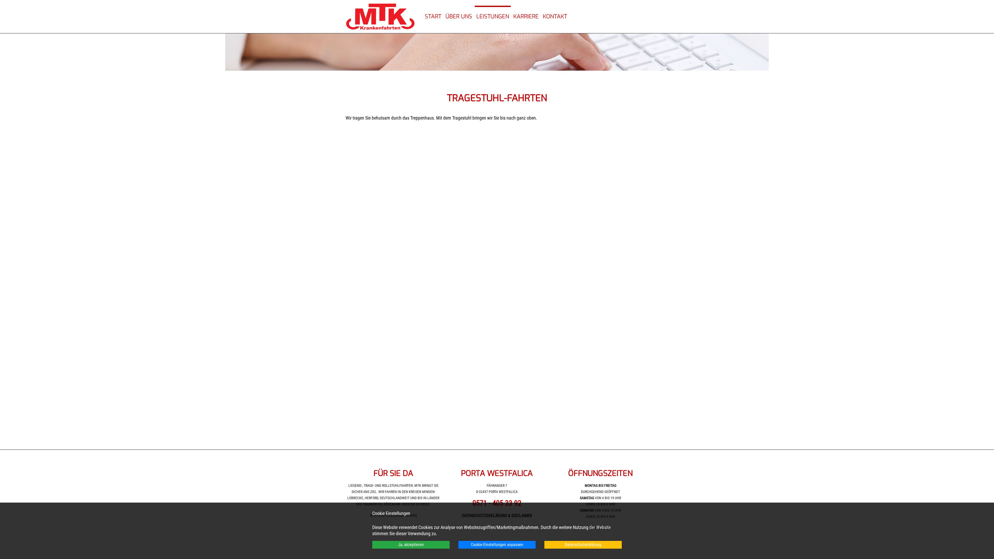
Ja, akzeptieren (411, 544)
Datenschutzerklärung (583, 544)
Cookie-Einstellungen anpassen (497, 544)
